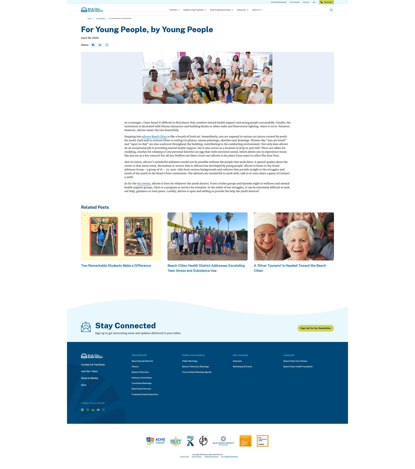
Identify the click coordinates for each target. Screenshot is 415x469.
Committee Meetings (142, 383)
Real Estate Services (141, 389)
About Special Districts (142, 361)
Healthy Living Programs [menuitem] (193, 10)
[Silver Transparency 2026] (263, 441)
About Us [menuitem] (256, 10)
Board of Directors (140, 372)
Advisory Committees (142, 378)
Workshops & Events (242, 366)
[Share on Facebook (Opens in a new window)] (93, 45)
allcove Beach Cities (155, 136)
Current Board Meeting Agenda (196, 372)
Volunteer (237, 361)
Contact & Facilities (93, 364)
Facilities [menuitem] (173, 10)
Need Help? (328, 2)
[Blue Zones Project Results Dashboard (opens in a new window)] (223, 441)
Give (83, 384)
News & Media (89, 378)
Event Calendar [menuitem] (295, 2)
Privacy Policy (196, 456)
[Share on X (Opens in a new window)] (106, 45)
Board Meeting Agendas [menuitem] (279, 2)
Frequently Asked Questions (145, 394)
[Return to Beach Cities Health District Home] (104, 356)
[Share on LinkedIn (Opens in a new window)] (100, 45)
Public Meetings (189, 361)
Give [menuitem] (314, 2)
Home (90, 18)
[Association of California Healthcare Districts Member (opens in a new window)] (155, 441)
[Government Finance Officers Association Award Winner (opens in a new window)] (203, 441)
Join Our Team (89, 371)
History (135, 366)
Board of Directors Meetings (195, 366)
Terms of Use (184, 456)
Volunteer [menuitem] (306, 2)
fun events (143, 183)
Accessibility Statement (229, 456)
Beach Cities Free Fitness (295, 361)
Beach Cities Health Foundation (298, 366)
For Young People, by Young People (120, 18)
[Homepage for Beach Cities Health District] (92, 10)
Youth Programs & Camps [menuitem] (220, 10)
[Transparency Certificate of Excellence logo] (245, 441)
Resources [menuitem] (241, 10)
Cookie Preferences (211, 456)
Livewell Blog (100, 18)
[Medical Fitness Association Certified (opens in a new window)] (190, 441)
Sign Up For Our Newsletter (316, 328)
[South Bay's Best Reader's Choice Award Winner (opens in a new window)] (176, 441)
